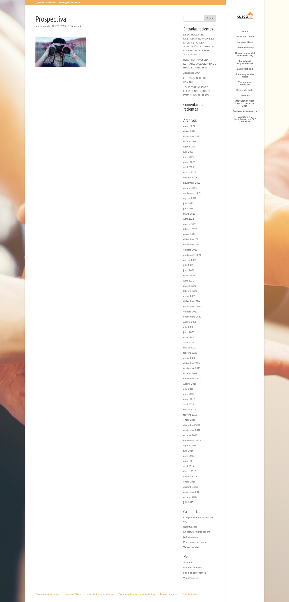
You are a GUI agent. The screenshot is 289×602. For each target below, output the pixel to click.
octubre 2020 (190, 311)
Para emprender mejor (245, 75)
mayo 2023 (189, 162)
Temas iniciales (245, 47)
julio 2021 (188, 265)
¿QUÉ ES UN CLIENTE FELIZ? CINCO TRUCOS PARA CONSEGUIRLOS (196, 91)
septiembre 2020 (192, 316)
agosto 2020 (190, 321)
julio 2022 (188, 203)
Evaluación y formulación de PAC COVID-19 (245, 119)
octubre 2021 (190, 249)
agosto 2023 (190, 146)
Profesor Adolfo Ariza (245, 111)
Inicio (245, 31)
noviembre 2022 (192, 182)
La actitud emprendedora (245, 62)
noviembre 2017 (192, 492)
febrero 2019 (190, 414)
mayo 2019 (189, 399)
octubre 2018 (190, 435)
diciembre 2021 (191, 239)
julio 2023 (188, 151)
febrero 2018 (190, 476)
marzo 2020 (189, 347)
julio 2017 (188, 502)
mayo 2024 (189, 126)
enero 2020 (189, 358)
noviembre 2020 (192, 306)
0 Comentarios (75, 26)
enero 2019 (189, 419)
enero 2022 (189, 234)
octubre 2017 (190, 497)
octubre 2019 (190, 373)
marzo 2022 (189, 224)
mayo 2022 (189, 213)
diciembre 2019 (191, 363)
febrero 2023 (190, 177)
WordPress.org (191, 578)
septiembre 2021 (192, 255)
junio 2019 (188, 394)
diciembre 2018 (191, 425)
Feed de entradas (192, 567)
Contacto (245, 95)
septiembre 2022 (192, 193)
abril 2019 (188, 404)
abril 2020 (188, 342)
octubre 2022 (190, 188)
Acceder (187, 562)
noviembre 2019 (192, 368)
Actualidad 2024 (191, 72)
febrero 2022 (190, 229)
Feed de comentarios (194, 572)
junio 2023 (188, 157)
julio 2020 (188, 327)
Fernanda (45, 26)
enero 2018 (189, 481)
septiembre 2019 (192, 378)
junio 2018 (188, 456)
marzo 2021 (189, 286)
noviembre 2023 (192, 136)
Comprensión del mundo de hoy (245, 54)
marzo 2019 (189, 409)
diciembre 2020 (191, 301)
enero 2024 (189, 131)
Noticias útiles (245, 42)
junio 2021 (188, 270)
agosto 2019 (190, 383)
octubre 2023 (190, 141)
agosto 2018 (190, 445)
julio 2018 (188, 450)
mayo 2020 (189, 337)
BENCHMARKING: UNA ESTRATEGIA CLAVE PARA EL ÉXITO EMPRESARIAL (199, 63)
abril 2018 (188, 466)
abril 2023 (188, 167)
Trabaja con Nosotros (245, 83)
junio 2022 (188, 208)
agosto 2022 (190, 198)
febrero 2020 (190, 352)
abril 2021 (188, 280)
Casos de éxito (244, 90)
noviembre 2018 (192, 430)
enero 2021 (189, 296)
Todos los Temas (245, 36)
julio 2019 (188, 389)
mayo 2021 (189, 275)
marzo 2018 (189, 471)
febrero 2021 (190, 291)
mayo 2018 (189, 461)
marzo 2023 (189, 172)
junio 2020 (188, 332)
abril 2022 (188, 218)
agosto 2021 (190, 260)
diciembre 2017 (191, 487)
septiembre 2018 (192, 440)
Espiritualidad (245, 69)
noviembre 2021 (192, 244)
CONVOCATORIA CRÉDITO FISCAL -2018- (245, 103)
